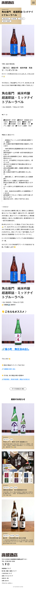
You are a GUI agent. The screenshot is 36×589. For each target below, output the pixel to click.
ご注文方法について (7, 573)
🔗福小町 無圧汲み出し (15, 349)
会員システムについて (7, 576)
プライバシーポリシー (7, 583)
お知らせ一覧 (5, 578)
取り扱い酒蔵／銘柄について (9, 571)
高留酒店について (6, 568)
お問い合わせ (5, 581)
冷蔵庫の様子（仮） (10, 369)
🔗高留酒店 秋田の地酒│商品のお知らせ (16, 379)
